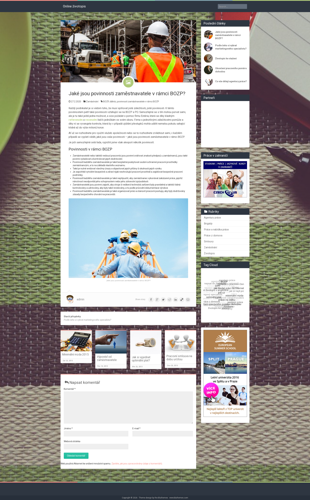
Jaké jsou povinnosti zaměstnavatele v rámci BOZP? (127, 93)
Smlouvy (209, 241)
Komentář (70, 389)
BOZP (106, 101)
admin (80, 299)
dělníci (113, 101)
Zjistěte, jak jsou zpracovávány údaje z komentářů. (137, 463)
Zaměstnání (92, 101)
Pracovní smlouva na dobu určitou (179, 357)
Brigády (208, 223)
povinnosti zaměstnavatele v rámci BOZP (138, 101)
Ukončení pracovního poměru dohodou (231, 70)
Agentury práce (212, 217)
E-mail (136, 428)
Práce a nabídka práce (216, 229)
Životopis (209, 253)
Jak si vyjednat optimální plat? (141, 359)
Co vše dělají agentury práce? (231, 81)
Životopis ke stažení (226, 58)
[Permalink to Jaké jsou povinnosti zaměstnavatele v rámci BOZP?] (128, 51)
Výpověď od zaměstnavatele (107, 358)
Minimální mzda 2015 (75, 354)
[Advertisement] (225, 123)
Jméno (68, 428)
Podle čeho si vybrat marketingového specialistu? (231, 47)
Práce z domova (213, 235)
